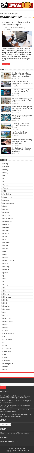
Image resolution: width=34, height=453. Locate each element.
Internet (6, 270)
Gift (4, 251)
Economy (6, 212)
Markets (6, 294)
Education (6, 215)
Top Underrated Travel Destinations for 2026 (19, 133)
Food (5, 236)
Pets (4, 312)
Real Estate (7, 318)
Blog (4, 176)
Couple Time (7, 197)
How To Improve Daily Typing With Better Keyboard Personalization (22, 141)
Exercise (6, 224)
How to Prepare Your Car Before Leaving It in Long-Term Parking (22, 83)
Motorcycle (7, 297)
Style (5, 345)
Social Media (7, 339)
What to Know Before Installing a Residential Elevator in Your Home (22, 100)
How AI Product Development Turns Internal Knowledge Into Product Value (22, 108)
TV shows (6, 361)
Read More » (6, 64)
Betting (5, 173)
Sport (5, 342)
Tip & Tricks (7, 351)
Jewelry (5, 273)
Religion (6, 324)
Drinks (5, 209)
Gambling (6, 242)
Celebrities (7, 194)
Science (5, 330)
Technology (21, 27)
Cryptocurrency (8, 203)
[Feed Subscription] (33, 17)
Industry (6, 267)
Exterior (6, 227)
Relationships (7, 321)
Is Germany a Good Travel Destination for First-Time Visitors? (20, 125)
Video (5, 370)
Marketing (6, 291)
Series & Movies (8, 333)
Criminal (6, 200)
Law (4, 279)
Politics (5, 315)
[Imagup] (17, 5)
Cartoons (6, 185)
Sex (4, 336)
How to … (6, 264)
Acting (5, 164)
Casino (5, 188)
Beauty (5, 170)
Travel (5, 358)
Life (4, 282)
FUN (4, 239)
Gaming (5, 245)
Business (15, 27)
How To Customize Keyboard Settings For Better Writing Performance (21, 149)
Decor (5, 206)
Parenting (6, 309)
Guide (5, 255)
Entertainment (8, 218)
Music (5, 303)
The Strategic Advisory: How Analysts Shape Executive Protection (21, 91)
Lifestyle (6, 285)
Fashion (5, 230)
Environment (7, 221)
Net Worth (6, 306)
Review (5, 327)
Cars (4, 182)
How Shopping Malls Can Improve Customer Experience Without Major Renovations (22, 74)
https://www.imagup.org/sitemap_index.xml (15, 433)
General (5, 248)
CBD (4, 191)
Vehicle (5, 367)
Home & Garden (8, 261)
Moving (5, 300)
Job (4, 276)
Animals (6, 167)
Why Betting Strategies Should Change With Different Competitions (22, 116)
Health (5, 258)
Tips (4, 354)
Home (4, 13)
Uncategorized (8, 364)
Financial (6, 233)
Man (4, 288)
